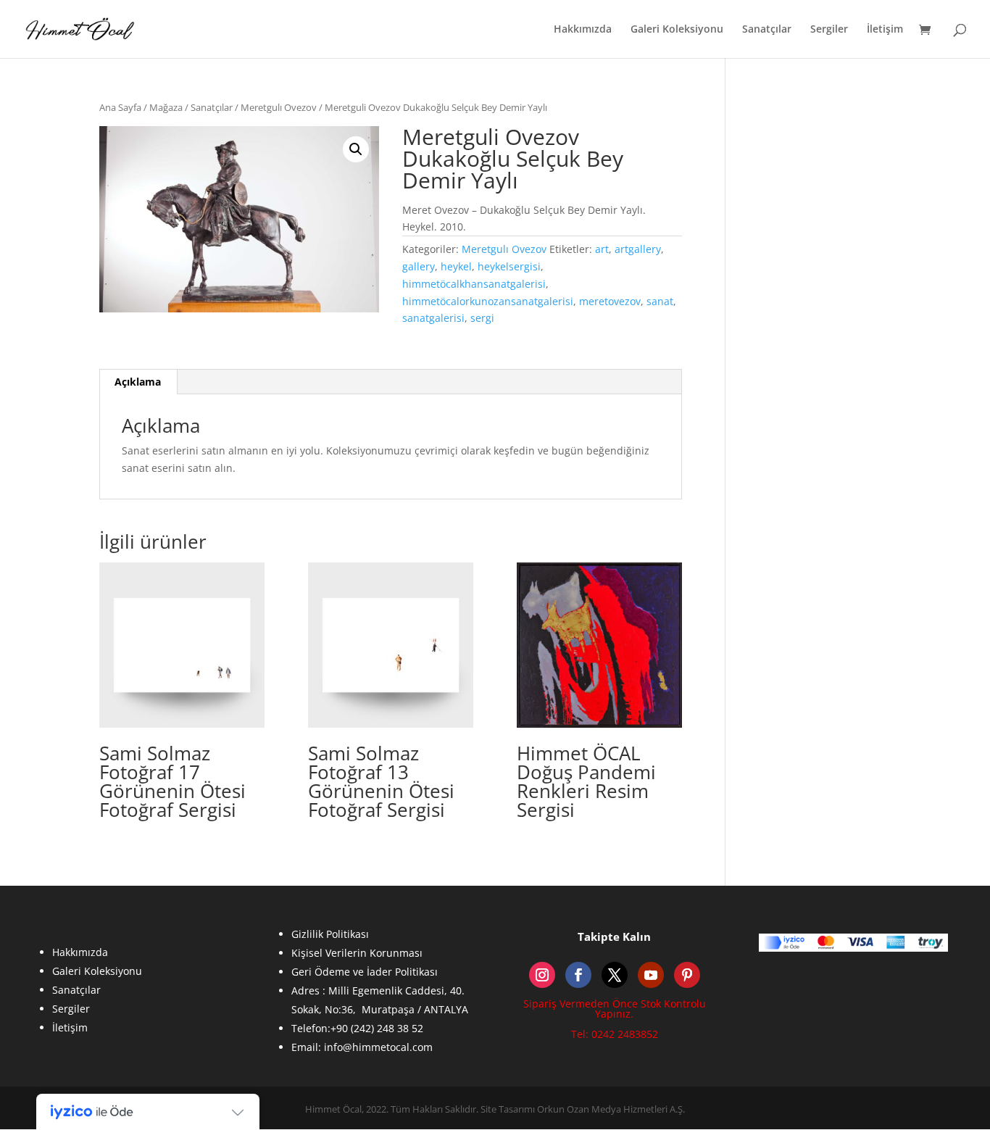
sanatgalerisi (433, 318)
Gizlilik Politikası (330, 934)
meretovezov (610, 301)
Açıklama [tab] (138, 382)
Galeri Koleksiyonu (677, 30)
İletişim (885, 30)
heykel (456, 266)
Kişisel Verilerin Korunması (357, 953)
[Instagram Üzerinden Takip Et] (542, 975)
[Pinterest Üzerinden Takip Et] (687, 975)
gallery (418, 266)
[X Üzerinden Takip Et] (615, 975)
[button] (356, 149)
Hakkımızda (583, 30)
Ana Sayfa (120, 107)
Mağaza (166, 107)
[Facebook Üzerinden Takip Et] (578, 975)
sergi (482, 318)
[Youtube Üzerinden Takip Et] (651, 975)
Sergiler (829, 30)
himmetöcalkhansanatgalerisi (474, 284)
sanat (659, 301)
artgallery (638, 249)
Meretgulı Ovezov (279, 107)
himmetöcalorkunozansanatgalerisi (487, 301)
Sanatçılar (766, 30)
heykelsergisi (509, 266)
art (602, 249)
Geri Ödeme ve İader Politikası (364, 972)
